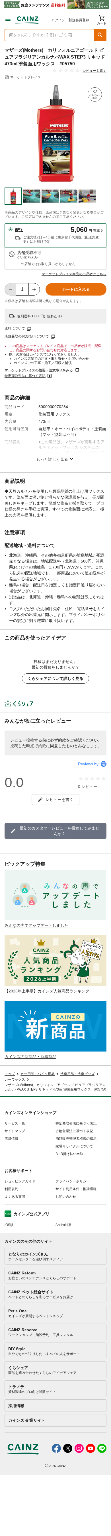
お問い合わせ (66, 1197)
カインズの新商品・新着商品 (30, 1056)
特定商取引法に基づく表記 (25, 376)
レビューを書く (94, 71)
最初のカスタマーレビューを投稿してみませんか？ (59, 831)
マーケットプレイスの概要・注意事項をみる (39, 370)
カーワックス (15, 1080)
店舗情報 (11, 1139)
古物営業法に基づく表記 (74, 1131)
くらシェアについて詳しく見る (55, 678)
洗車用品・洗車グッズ (77, 1074)
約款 (62, 740)
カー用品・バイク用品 (37, 1074)
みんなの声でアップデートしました (36, 925)
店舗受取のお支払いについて (27, 336)
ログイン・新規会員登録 (70, 20)
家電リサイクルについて (74, 1146)
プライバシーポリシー (73, 1181)
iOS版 (9, 1225)
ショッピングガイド (20, 1181)
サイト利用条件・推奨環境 (76, 1189)
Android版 (63, 1225)
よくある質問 (15, 1197)
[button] (100, 35)
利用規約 (11, 1189)
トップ (10, 1074)
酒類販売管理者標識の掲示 (76, 1139)
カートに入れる (76, 289)
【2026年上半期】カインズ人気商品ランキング (47, 991)
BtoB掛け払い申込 (69, 1154)
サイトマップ (15, 1131)
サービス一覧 (15, 1123)
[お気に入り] (95, 94)
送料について (15, 328)
